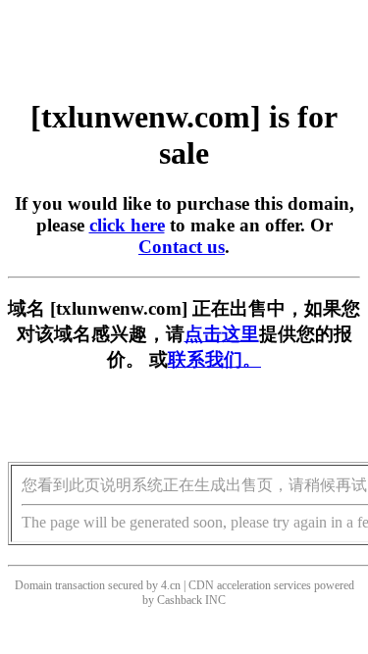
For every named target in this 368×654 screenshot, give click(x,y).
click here (127, 225)
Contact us (181, 246)
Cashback (179, 600)
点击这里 (221, 334)
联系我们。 (214, 359)
